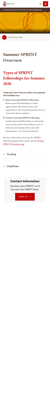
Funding (11, 154)
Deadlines (12, 166)
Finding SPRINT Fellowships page (23, 142)
